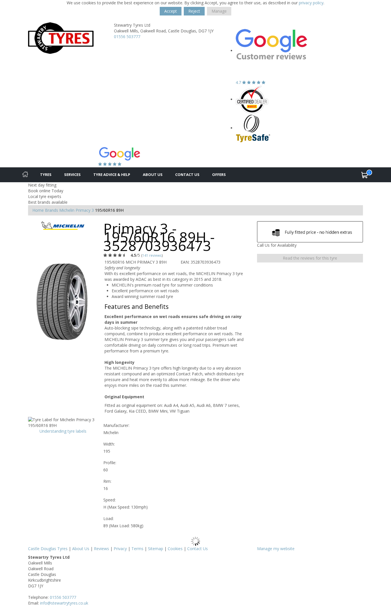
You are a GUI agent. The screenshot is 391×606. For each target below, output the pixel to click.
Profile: (109, 462)
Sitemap (155, 548)
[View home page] (61, 37)
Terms (137, 548)
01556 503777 (127, 36)
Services (72, 174)
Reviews (101, 548)
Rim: (107, 481)
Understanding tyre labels (63, 431)
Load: (108, 518)
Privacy (120, 548)
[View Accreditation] (252, 99)
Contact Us (187, 174)
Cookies (175, 548)
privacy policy (311, 2)
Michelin (66, 210)
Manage (219, 11)
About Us (153, 174)
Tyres (46, 174)
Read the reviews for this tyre (310, 258)
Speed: (109, 500)
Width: (109, 444)
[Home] (25, 174)
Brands (51, 210)
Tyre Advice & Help (111, 174)
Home (38, 210)
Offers (219, 174)
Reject (194, 11)
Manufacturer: (116, 425)
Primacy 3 (85, 210)
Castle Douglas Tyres (48, 548)
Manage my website (276, 548)
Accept (170, 11)
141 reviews (152, 255)
